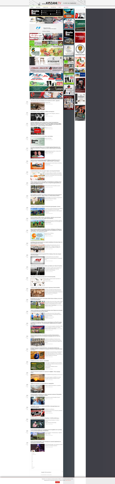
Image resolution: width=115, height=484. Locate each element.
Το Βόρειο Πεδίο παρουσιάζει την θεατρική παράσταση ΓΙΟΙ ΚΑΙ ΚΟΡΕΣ (45, 287)
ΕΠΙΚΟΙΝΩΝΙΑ (66, 7)
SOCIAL (60, 7)
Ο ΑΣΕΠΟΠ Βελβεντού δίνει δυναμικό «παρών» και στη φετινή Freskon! (45, 170)
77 (32, 462)
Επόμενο (33, 467)
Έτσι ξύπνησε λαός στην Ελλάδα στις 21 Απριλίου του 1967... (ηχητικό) (45, 100)
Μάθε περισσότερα (68, 480)
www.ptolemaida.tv (43, 474)
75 (32, 460)
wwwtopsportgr (59, 305)
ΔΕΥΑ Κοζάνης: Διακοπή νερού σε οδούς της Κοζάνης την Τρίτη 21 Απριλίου (46, 265)
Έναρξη (33, 453)
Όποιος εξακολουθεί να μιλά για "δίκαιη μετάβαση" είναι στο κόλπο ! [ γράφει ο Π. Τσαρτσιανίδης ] (80, 10)
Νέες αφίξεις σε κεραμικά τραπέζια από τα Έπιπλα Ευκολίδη (43, 276)
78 (32, 463)
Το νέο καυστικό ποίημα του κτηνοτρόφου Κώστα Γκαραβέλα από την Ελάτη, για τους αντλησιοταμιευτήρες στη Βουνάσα (46, 430)
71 (32, 455)
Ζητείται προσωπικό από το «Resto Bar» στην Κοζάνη (42, 136)
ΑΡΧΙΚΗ (32, 7)
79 (32, 464)
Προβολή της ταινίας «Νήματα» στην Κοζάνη (40, 360)
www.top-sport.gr (49, 474)
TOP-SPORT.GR (53, 7)
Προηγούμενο (34, 454)
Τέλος (33, 468)
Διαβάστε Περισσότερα (49, 116)
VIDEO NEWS (38, 7)
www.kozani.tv (50, 127)
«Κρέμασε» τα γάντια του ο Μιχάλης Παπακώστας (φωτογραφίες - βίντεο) (45, 206)
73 (32, 457)
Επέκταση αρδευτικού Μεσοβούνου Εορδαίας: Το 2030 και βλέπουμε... (45, 418)
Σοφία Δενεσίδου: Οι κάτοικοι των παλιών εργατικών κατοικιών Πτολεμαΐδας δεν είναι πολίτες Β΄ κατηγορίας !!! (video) (46, 395)
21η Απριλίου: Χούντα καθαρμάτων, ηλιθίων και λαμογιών (42, 111)
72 (32, 456)
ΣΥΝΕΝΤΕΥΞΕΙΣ (45, 7)
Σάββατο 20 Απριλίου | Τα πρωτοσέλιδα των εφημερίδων (42, 383)
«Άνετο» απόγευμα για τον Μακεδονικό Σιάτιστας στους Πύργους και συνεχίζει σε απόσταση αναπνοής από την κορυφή (46, 311)
